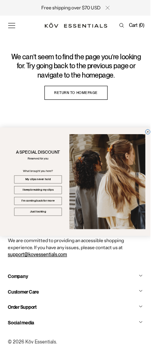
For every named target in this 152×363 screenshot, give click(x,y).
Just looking (35, 211)
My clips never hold (35, 179)
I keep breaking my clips (35, 189)
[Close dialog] (144, 131)
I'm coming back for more (35, 200)
